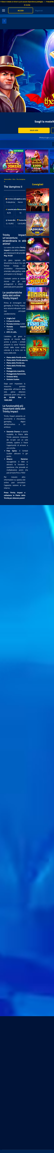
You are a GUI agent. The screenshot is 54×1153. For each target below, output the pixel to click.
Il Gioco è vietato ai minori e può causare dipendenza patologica (22, 1)
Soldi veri (34, 130)
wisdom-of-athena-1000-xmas (35, 152)
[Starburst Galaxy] (37, 249)
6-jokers (3, 151)
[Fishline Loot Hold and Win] (37, 323)
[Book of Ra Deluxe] (37, 199)
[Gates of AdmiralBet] (37, 224)
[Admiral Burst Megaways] (37, 298)
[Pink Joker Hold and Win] (37, 273)
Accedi (21, 10)
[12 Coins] (37, 347)
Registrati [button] (39, 10)
